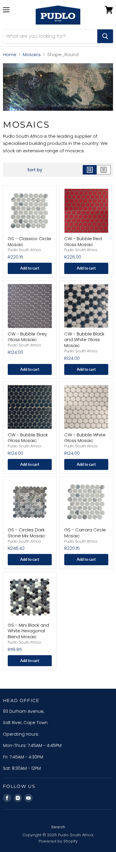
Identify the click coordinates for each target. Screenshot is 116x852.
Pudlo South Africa (24, 249)
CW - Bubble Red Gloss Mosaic (83, 241)
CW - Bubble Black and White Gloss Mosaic (84, 340)
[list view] (104, 170)
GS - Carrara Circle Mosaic (85, 533)
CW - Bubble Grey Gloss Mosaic (27, 337)
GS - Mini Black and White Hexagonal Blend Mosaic (28, 631)
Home (9, 54)
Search (58, 827)
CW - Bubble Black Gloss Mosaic (28, 438)
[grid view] (90, 170)
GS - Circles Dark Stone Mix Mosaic (26, 533)
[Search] (105, 36)
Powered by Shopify (58, 841)
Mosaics (32, 54)
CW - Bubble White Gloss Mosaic (85, 438)
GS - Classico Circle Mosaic (29, 241)
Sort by (34, 169)
